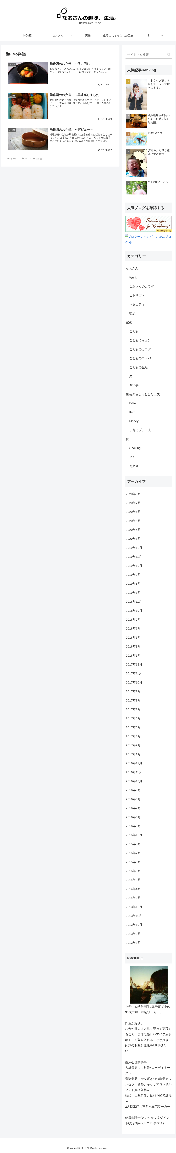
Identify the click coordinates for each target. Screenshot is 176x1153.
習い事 (134, 385)
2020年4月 (133, 530)
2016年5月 (133, 826)
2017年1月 (133, 754)
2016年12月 (134, 763)
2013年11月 (134, 916)
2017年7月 (133, 709)
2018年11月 (134, 601)
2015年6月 (133, 862)
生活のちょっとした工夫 (143, 394)
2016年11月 (134, 772)
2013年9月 (133, 934)
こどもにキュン (140, 340)
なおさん (132, 268)
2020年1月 (133, 538)
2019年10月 (134, 566)
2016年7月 (133, 808)
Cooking (135, 448)
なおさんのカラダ (141, 286)
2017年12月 (134, 664)
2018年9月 (133, 619)
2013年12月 (134, 907)
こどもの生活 (138, 367)
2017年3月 (133, 736)
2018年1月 (133, 655)
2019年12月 (134, 548)
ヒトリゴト (137, 295)
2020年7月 (133, 503)
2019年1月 (133, 592)
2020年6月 (133, 512)
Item (132, 412)
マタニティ (137, 304)
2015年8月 (133, 844)
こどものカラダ (140, 349)
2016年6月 (133, 817)
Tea (131, 457)
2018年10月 (134, 610)
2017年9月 (133, 691)
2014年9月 (133, 880)
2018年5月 (133, 637)
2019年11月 (134, 556)
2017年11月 (134, 673)
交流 (132, 313)
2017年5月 (133, 727)
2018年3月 (133, 646)
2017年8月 (133, 700)
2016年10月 (134, 781)
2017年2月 (133, 745)
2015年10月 (134, 835)
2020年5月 (133, 521)
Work (132, 277)
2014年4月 (133, 889)
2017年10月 (134, 682)
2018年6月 (133, 628)
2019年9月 (133, 574)
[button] (169, 55)
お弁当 (134, 466)
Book (132, 403)
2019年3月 (133, 583)
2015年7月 (133, 853)
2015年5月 (133, 871)
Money (134, 421)
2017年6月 (133, 718)
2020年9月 (133, 494)
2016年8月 (133, 799)
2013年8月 (133, 942)
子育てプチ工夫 (140, 430)
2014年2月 (133, 898)
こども (134, 331)
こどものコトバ (140, 358)
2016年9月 (133, 790)
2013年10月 (134, 924)
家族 (129, 322)
